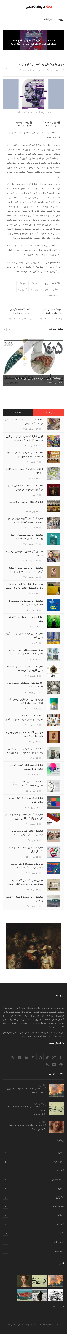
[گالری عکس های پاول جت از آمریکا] (55, 1295)
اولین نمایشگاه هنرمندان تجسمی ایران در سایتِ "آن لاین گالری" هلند (24, 438)
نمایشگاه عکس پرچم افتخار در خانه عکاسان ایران (26, 849)
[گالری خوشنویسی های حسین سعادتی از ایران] (39, 1281)
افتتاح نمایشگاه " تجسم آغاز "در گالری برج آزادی (24, 471)
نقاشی (55, 289)
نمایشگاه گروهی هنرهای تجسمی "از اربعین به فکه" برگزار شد (25, 602)
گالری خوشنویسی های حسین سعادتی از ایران (26, 1108)
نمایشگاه (33, 34)
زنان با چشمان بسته (39, 289)
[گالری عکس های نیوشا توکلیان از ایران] (39, 1295)
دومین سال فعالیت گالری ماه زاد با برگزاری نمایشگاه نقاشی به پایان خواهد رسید (24, 588)
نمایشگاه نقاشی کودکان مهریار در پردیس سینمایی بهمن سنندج (27, 833)
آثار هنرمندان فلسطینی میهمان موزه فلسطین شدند (25, 685)
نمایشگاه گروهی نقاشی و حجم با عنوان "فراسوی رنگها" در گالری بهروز (24, 816)
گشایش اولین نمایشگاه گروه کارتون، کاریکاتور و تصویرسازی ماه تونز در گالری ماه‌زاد (24, 719)
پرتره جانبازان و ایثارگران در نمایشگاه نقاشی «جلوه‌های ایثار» (25, 701)
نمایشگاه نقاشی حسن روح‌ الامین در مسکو (26, 504)
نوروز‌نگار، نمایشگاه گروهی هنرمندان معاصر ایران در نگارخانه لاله (26, 866)
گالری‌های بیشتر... (57, 1307)
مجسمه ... (33, 1251)
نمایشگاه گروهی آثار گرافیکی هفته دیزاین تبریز (26, 800)
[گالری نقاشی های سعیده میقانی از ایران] (55, 1281)
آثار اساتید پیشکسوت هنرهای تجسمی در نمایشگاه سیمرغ (24, 421)
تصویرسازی (34, 1180)
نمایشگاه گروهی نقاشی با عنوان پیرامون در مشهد (38, 378)
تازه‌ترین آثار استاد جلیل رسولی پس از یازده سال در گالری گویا (24, 734)
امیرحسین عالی (51, 295)
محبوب (18, 412)
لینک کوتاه (37, 70)
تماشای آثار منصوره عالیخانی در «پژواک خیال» (24, 553)
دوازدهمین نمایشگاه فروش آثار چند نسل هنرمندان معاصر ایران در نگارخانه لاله (33, 44)
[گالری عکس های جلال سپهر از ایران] (24, 1295)
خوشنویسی (40, 1103)
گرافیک (34, 1171)
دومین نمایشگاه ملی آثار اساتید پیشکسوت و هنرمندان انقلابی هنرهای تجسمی (24, 884)
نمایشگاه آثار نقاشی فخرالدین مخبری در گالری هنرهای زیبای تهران (25, 487)
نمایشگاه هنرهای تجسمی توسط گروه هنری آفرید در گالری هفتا (25, 668)
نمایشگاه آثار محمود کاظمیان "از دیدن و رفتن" (24, 899)
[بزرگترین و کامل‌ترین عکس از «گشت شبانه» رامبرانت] (33, 946)
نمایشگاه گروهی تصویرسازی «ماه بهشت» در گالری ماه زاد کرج (27, 536)
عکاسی (34, 1215)
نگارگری (34, 1197)
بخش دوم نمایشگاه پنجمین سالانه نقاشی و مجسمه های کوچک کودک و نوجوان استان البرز (25, 654)
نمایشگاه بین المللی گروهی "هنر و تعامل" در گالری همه (26, 767)
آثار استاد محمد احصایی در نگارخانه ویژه (26, 619)
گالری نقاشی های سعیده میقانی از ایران (26, 1088)
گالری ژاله (22, 289)
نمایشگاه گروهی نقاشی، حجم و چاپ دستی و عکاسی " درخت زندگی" (25, 783)
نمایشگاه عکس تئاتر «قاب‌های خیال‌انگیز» (52, 311)
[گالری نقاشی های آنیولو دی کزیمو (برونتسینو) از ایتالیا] (24, 1281)
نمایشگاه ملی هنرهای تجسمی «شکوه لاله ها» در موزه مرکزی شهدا (25, 454)
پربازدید (49, 412)
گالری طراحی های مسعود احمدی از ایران (27, 1125)
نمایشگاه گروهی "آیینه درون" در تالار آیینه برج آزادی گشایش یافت (25, 520)
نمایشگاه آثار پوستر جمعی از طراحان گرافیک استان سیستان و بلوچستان (25, 569)
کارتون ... (33, 1233)
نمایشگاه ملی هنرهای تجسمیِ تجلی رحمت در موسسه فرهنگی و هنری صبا (25, 750)
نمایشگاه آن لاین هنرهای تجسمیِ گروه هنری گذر (24, 635)
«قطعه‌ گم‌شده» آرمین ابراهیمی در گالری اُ (20, 311)
